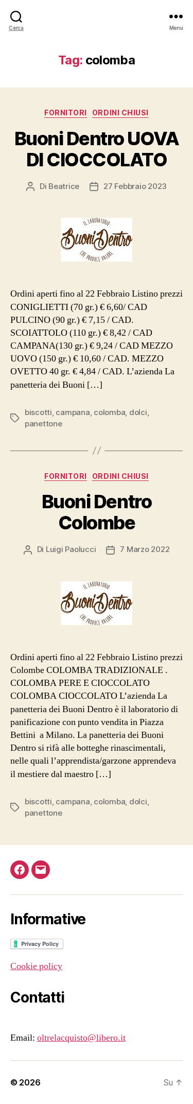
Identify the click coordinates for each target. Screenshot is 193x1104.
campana (73, 412)
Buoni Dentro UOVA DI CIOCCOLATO (96, 149)
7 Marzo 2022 (144, 549)
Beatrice (63, 186)
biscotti (38, 412)
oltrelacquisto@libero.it (81, 1038)
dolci (138, 412)
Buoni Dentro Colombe (96, 512)
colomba (109, 412)
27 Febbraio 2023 (135, 186)
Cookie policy (36, 966)
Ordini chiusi (120, 112)
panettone (43, 423)
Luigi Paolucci (71, 549)
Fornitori (65, 112)
